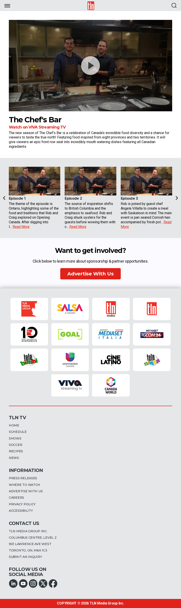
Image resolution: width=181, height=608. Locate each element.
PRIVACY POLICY (22, 504)
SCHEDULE (18, 432)
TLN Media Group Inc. (107, 603)
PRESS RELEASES (23, 478)
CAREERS (16, 498)
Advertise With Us (90, 274)
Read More (21, 227)
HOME (14, 425)
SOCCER (15, 445)
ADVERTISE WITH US (26, 491)
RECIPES (16, 451)
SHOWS (15, 438)
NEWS (14, 458)
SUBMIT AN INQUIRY (25, 557)
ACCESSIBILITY (21, 511)
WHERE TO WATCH (24, 485)
